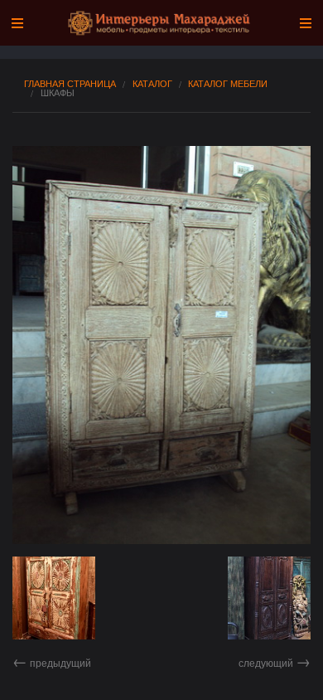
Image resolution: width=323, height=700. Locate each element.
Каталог (152, 83)
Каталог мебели (228, 83)
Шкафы (58, 92)
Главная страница (70, 83)
